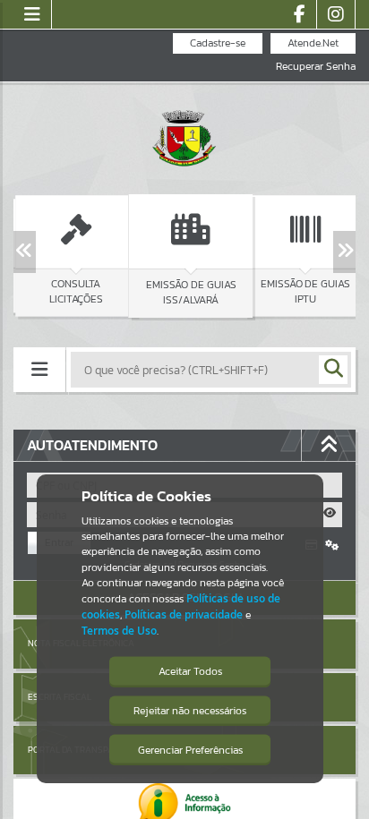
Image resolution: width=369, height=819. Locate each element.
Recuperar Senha (316, 66)
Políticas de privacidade (183, 614)
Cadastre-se (217, 43)
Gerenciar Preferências (190, 750)
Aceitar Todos (190, 671)
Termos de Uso (119, 630)
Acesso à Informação (92, 414)
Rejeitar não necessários (189, 711)
